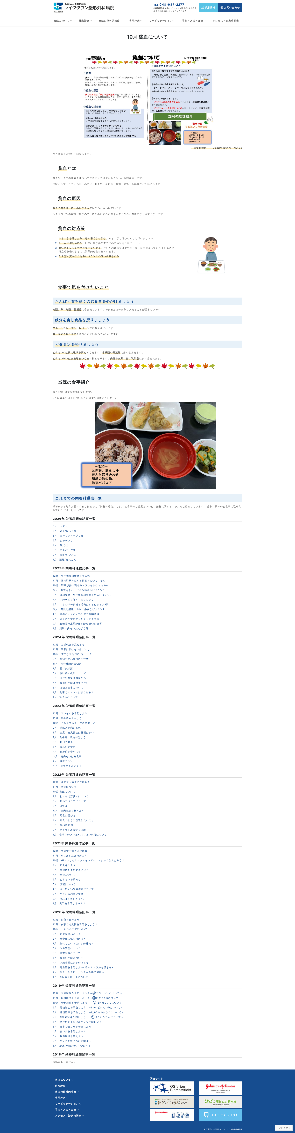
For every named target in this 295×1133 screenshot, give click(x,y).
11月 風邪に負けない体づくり (71, 649)
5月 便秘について (64, 884)
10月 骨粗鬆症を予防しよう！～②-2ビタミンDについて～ (89, 1002)
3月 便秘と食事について (68, 687)
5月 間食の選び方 (64, 815)
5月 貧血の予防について (68, 957)
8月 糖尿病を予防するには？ (71, 869)
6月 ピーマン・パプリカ (68, 535)
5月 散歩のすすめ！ (65, 746)
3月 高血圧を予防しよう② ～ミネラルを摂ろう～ (83, 967)
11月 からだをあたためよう (70, 855)
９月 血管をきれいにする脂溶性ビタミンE (78, 590)
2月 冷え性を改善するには (69, 829)
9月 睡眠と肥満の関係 (67, 727)
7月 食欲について (64, 874)
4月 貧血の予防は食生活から (71, 682)
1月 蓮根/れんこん (64, 559)
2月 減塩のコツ (63, 761)
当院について (61, 20)
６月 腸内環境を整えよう (68, 810)
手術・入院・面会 (192, 20)
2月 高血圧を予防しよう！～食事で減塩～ (78, 972)
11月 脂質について (65, 786)
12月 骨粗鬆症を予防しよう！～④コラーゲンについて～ (87, 993)
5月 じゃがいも (63, 540)
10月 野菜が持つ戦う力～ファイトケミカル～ (81, 585)
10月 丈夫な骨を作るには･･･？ (72, 654)
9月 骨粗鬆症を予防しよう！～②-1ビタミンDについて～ (88, 1007)
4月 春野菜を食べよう (67, 751)
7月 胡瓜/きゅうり (64, 530)
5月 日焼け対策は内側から (69, 678)
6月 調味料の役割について (69, 673)
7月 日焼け (60, 805)
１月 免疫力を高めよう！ (68, 765)
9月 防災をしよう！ (65, 865)
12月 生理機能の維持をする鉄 (71, 575)
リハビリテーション (161, 20)
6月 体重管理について (67, 948)
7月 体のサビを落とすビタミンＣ (73, 599)
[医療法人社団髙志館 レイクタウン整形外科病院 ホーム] (85, 7)
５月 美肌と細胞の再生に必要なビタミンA (78, 609)
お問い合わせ (231, 7)
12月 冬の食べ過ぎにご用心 (70, 850)
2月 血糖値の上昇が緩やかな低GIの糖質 (77, 623)
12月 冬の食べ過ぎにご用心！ (71, 781)
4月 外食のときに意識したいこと (73, 820)
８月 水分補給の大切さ (67, 663)
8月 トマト (60, 526)
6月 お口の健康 (63, 742)
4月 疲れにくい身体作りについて (73, 889)
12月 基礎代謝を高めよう (69, 644)
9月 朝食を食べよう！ (67, 933)
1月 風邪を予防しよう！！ (69, 903)
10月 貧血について (64, 791)
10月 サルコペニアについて (70, 929)
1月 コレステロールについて (70, 976)
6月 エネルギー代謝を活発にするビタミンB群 (81, 604)
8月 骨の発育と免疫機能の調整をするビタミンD (82, 594)
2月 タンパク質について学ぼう (72, 1040)
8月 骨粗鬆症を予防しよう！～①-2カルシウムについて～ (88, 1012)
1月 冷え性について (65, 697)
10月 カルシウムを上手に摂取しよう (75, 722)
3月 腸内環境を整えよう (68, 1036)
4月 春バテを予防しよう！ (69, 1031)
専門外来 (134, 20)
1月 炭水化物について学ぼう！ (72, 1045)
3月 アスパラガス (64, 549)
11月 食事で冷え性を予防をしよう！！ (76, 924)
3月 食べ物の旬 (63, 825)
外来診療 (84, 20)
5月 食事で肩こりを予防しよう (72, 1026)
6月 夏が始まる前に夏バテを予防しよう (77, 1021)
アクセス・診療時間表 (226, 20)
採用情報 (209, 7)
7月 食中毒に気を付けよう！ (71, 737)
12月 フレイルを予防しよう (70, 713)
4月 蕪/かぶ (61, 545)
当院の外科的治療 (109, 20)
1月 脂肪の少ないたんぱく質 (70, 628)
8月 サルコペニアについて (69, 801)
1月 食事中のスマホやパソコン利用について (80, 834)
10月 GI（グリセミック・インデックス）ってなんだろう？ (89, 860)
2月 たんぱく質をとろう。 (69, 898)
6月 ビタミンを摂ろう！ (68, 879)
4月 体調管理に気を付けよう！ (72, 962)
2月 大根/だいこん (64, 554)
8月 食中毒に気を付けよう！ (71, 938)
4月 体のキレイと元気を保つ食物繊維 (76, 614)
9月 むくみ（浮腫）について (71, 796)
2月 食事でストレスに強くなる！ (73, 692)
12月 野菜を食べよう (66, 919)
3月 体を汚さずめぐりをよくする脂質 (76, 618)
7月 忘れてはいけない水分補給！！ (74, 943)
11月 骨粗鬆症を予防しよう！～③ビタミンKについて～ (87, 997)
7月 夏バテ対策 (63, 668)
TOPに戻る (284, 1127)
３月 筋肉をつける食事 (67, 756)
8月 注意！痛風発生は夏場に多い (73, 732)
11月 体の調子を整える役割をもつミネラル (79, 580)
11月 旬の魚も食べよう (67, 718)
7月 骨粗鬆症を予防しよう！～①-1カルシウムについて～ (88, 1017)
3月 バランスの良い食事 (68, 893)
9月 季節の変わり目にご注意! (71, 658)
